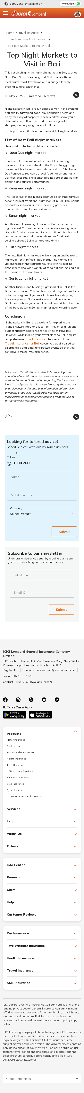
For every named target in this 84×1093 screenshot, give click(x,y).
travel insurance (36, 339)
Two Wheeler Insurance (20, 752)
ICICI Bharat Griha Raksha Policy (25, 796)
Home (10, 33)
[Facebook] (5, 699)
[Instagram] (18, 699)
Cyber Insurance (16, 790)
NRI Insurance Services (20, 771)
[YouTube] (44, 699)
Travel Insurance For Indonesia (26, 39)
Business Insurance (18, 777)
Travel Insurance (28, 33)
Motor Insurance (16, 739)
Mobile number (21, 495)
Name (15, 477)
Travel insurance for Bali (22, 343)
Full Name (21, 575)
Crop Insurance (15, 783)
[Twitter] (31, 699)
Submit (64, 532)
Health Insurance (16, 758)
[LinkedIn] (57, 699)
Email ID (20, 592)
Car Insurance (14, 746)
